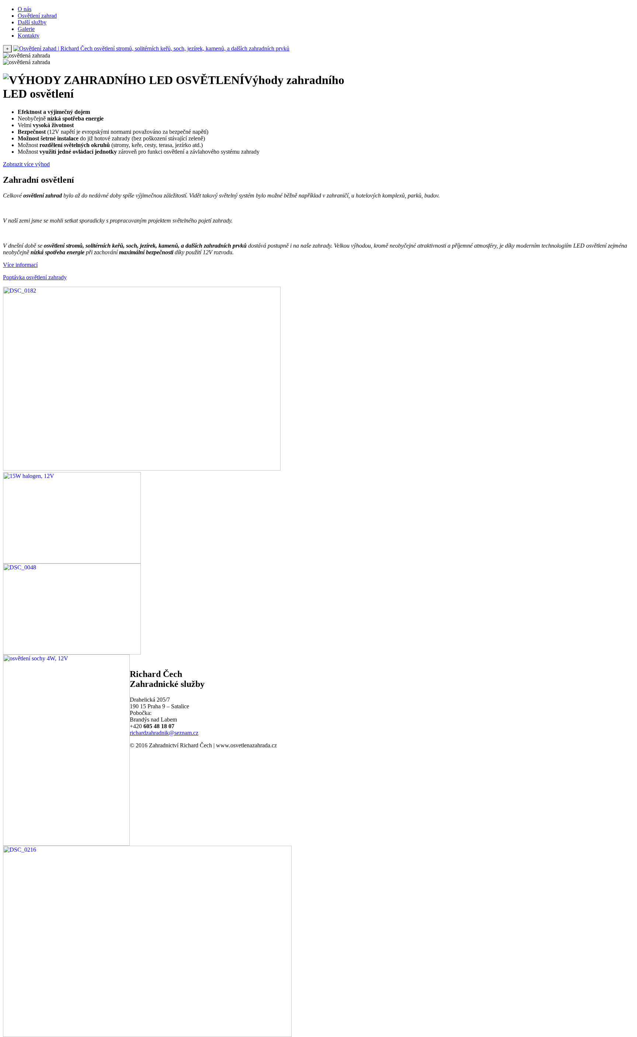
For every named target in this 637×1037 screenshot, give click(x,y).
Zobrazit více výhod (26, 164)
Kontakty (28, 35)
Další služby (32, 22)
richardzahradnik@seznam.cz (164, 733)
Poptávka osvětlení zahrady (35, 277)
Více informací (20, 265)
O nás (24, 9)
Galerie (26, 29)
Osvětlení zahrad (37, 16)
